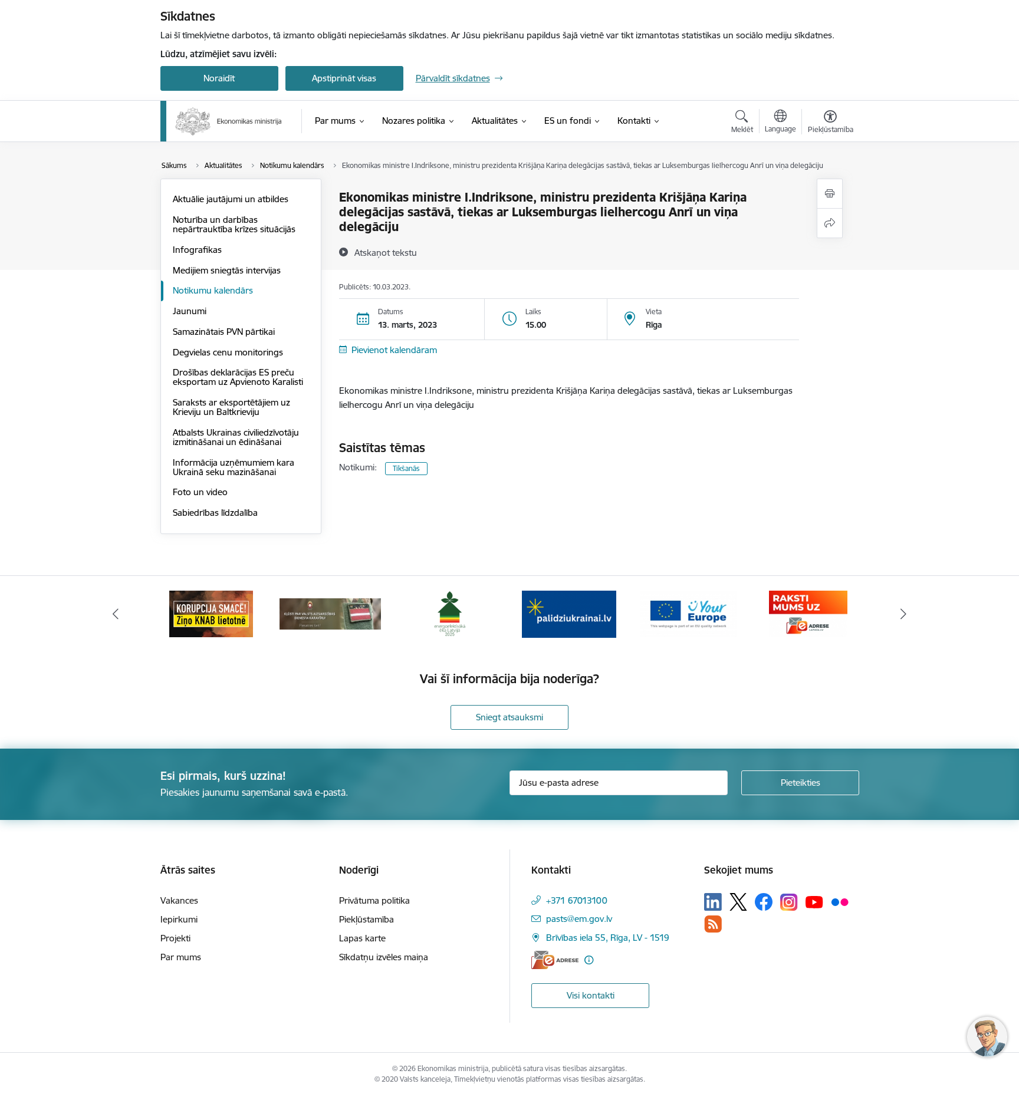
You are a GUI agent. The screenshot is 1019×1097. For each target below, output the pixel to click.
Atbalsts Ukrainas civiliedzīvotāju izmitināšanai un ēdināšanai (236, 437)
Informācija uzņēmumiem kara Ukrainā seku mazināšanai (233, 467)
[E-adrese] (554, 960)
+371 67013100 (576, 900)
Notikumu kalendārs (213, 290)
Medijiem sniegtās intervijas (227, 270)
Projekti (175, 938)
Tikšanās (406, 468)
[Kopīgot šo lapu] (829, 223)
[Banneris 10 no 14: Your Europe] (688, 613)
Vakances (179, 900)
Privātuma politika (374, 900)
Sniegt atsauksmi (509, 717)
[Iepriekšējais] (116, 614)
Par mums (180, 957)
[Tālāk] (904, 614)
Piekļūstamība (366, 919)
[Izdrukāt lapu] (829, 193)
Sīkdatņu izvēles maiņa (383, 957)
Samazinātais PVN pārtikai (224, 331)
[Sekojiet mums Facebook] (764, 902)
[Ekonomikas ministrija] (228, 121)
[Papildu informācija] (588, 960)
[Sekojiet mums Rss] (713, 924)
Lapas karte (362, 938)
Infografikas (197, 249)
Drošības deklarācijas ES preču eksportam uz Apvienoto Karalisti (238, 377)
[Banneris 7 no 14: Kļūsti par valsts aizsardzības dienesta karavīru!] (330, 613)
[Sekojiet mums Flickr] (840, 901)
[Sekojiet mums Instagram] (789, 902)
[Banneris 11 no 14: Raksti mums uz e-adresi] (808, 613)
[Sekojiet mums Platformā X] (738, 902)
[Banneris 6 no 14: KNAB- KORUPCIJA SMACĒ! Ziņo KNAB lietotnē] (211, 613)
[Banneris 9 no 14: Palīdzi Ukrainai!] (569, 613)
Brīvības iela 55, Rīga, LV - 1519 (607, 937)
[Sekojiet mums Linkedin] (713, 902)
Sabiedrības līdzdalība (215, 512)
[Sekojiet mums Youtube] (814, 901)
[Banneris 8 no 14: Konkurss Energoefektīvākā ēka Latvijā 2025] (449, 613)
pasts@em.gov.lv (579, 918)
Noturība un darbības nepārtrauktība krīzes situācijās (234, 224)
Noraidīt (219, 78)
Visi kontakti (590, 995)
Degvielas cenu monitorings (228, 352)
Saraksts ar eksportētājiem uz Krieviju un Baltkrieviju (231, 407)
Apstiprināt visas (344, 78)
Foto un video (200, 492)
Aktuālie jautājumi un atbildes (230, 199)
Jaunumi (189, 311)
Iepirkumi (179, 919)
